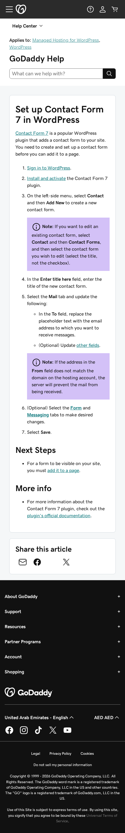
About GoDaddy (21, 596)
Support (13, 611)
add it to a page (63, 470)
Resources (15, 626)
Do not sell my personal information (62, 765)
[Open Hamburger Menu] (7, 9)
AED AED (103, 717)
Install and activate (46, 178)
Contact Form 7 (31, 133)
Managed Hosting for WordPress (65, 40)
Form (76, 407)
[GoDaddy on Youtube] (67, 733)
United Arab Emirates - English (36, 717)
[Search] (109, 73)
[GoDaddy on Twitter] (53, 733)
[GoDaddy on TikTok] (38, 733)
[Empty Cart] (115, 9)
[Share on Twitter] (66, 562)
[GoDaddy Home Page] (29, 692)
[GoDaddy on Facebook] (9, 733)
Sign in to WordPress (48, 167)
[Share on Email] (22, 562)
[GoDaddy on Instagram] (23, 733)
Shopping (14, 671)
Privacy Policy (60, 753)
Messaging (38, 414)
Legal (35, 753)
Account (13, 656)
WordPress (20, 47)
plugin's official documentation (58, 515)
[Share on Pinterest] (81, 562)
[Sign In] (102, 9)
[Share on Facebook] (37, 562)
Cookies (87, 753)
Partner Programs (23, 641)
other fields (87, 345)
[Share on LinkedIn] (51, 562)
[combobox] (56, 73)
